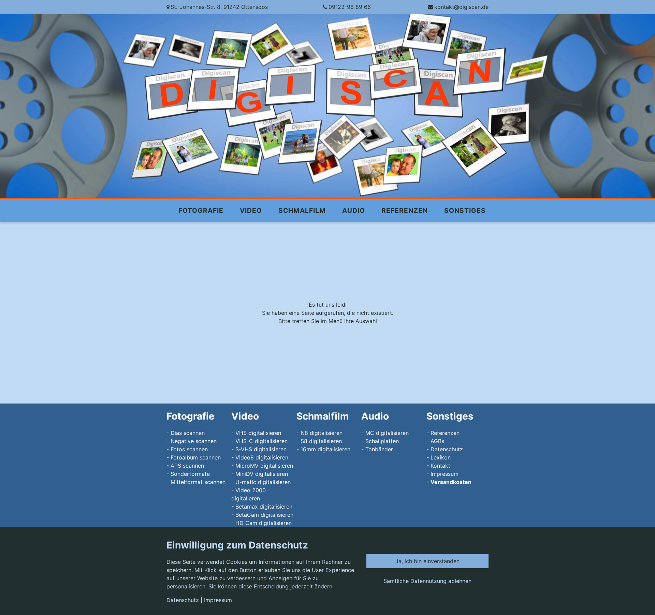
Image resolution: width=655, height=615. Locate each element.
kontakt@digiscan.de (461, 6)
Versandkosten (451, 482)
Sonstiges (465, 210)
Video (251, 210)
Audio (353, 210)
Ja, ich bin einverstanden (427, 561)
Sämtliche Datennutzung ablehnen (427, 580)
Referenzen (404, 210)
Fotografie (200, 210)
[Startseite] (327, 106)
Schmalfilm (302, 210)
